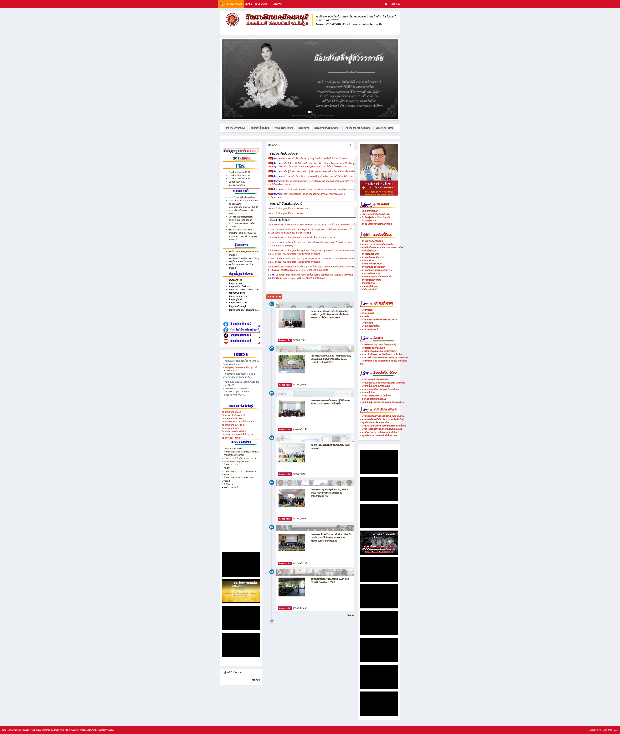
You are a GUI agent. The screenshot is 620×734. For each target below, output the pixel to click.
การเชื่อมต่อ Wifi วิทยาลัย (240, 261)
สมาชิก (248, 4)
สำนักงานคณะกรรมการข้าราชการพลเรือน (238, 479)
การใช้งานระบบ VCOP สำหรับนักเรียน (242, 266)
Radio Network (231, 487)
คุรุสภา (227, 468)
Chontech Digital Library (240, 216)
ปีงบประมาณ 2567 (241, 172)
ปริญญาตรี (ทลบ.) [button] (384, 128)
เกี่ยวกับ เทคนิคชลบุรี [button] (236, 128)
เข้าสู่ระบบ (395, 4)
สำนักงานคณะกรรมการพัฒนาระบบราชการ (239, 472)
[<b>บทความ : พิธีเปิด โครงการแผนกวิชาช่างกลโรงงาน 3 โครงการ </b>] (292, 453)
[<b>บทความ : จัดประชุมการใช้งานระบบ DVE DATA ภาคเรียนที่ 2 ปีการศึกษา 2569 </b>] (292, 587)
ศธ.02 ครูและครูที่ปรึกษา (240, 220)
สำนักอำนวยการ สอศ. (234, 455)
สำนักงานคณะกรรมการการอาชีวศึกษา (241, 451)
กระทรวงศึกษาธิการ (233, 448)
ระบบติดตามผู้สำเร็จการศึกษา (242, 197)
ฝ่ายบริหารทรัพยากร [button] (283, 128)
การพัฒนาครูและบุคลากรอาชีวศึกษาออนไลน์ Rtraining (242, 231)
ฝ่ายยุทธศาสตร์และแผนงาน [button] (357, 128)
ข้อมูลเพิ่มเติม (261, 4)
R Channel (229, 484)
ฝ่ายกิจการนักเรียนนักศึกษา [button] (326, 128)
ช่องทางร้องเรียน (236, 185)
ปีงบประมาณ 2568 (241, 175)
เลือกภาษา (278, 4)
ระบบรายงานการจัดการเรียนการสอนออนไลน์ (243, 202)
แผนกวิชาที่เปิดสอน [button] (260, 128)
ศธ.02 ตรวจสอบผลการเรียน (242, 223)
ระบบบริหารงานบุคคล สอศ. (237, 461)
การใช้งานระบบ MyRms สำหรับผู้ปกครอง (243, 253)
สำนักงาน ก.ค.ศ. (231, 464)
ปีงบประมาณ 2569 (241, 178)
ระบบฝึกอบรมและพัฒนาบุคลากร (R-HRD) (243, 237)
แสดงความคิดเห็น (236, 182)
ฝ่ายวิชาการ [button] (303, 128)
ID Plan (232, 226)
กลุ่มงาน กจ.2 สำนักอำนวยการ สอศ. (240, 458)
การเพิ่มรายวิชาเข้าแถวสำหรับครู (243, 258)
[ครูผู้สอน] (241, 151)
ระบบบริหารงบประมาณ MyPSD (243, 207)
